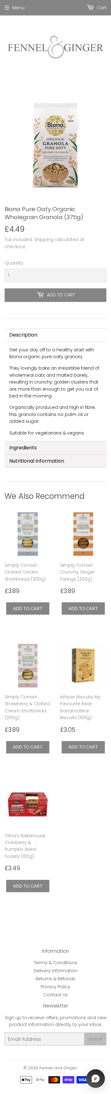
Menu (18, 8)
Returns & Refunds (55, 979)
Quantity (14, 263)
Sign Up (95, 1039)
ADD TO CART (28, 608)
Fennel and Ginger (58, 1068)
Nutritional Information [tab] (36, 460)
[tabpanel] (55, 391)
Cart (101, 8)
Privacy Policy (55, 987)
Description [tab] (23, 334)
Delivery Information (55, 971)
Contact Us (55, 995)
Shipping (43, 239)
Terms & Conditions (55, 963)
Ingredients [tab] (23, 447)
